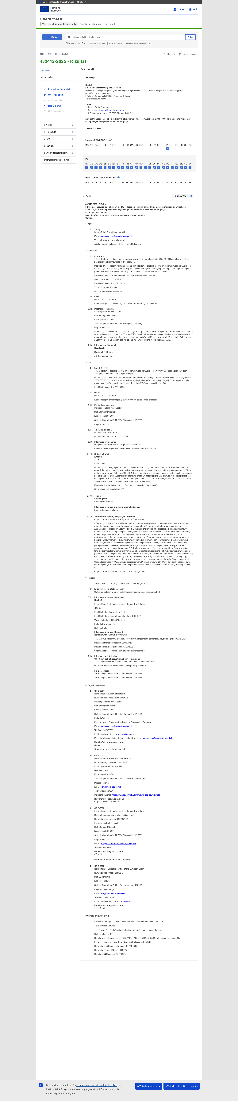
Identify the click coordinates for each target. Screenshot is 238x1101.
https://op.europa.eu (121, 901)
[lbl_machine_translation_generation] (118, 177)
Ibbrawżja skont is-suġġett (136, 43)
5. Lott (47, 139)
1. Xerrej (48, 125)
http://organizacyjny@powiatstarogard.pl (154, 738)
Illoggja (181, 9)
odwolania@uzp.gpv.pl (111, 787)
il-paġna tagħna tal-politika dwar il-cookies (96, 1085)
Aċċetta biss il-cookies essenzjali (181, 1086)
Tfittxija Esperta (115, 43)
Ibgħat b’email (55, 106)
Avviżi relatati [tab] (47, 77)
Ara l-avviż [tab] (46, 70)
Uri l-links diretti (55, 95)
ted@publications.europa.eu (113, 893)
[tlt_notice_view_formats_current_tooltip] (190, 196)
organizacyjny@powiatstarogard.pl (109, 110)
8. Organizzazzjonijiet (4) (56, 153)
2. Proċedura (50, 132)
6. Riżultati (49, 146)
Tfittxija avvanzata (97, 43)
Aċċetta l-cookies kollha (148, 1086)
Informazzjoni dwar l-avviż (56, 160)
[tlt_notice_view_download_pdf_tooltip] (86, 167)
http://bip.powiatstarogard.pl (124, 734)
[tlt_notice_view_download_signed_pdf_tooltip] (167, 149)
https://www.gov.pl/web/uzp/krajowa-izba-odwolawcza (136, 795)
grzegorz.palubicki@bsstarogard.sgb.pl (118, 843)
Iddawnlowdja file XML (59, 89)
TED (42, 54)
